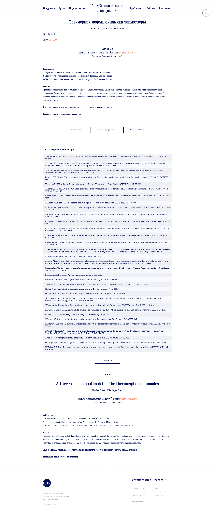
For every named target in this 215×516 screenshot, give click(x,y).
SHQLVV (53, 40)
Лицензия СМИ (136, 495)
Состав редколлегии (160, 492)
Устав (134, 485)
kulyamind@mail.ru (127, 53)
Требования (136, 8)
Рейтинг (150, 8)
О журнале (49, 8)
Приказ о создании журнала (140, 492)
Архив (62, 8)
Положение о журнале (138, 488)
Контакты (164, 8)
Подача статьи (77, 8)
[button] (105, 130)
